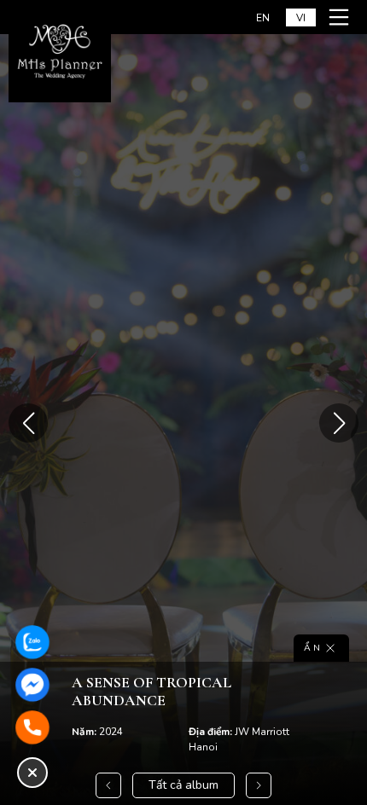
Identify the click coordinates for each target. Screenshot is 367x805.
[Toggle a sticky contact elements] (32, 772)
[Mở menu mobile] (341, 17)
